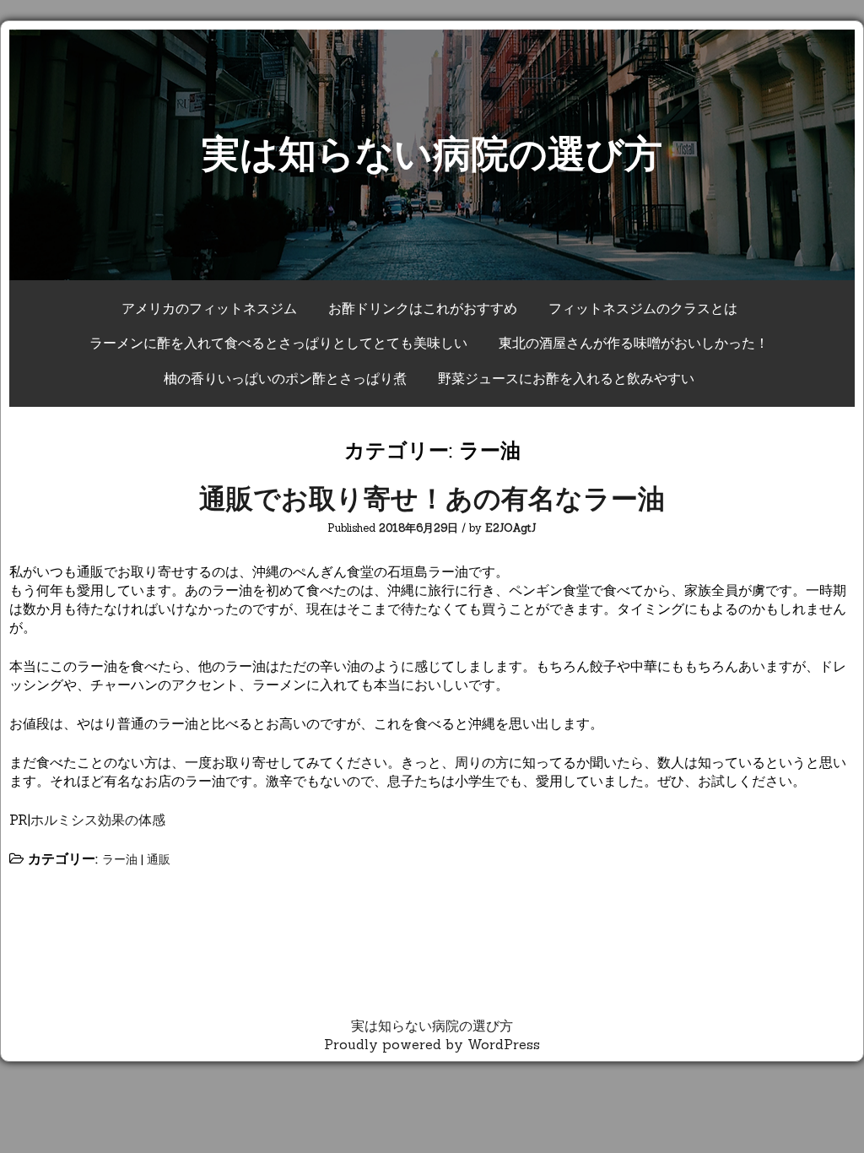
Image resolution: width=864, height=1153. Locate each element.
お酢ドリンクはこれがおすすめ (422, 308)
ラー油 (120, 859)
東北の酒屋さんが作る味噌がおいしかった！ (634, 342)
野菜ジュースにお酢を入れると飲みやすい (566, 378)
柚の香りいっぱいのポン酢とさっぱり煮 (285, 378)
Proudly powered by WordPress (432, 1044)
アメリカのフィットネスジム (209, 308)
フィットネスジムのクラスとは (642, 308)
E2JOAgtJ (511, 528)
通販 (158, 859)
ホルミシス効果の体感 (97, 819)
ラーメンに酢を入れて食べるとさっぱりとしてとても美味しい (278, 342)
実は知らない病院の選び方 (432, 153)
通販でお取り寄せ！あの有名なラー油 (432, 498)
